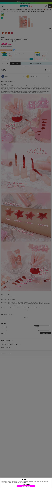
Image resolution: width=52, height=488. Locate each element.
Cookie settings (26, 484)
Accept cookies (26, 486)
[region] (26, 482)
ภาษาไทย (24, 482)
